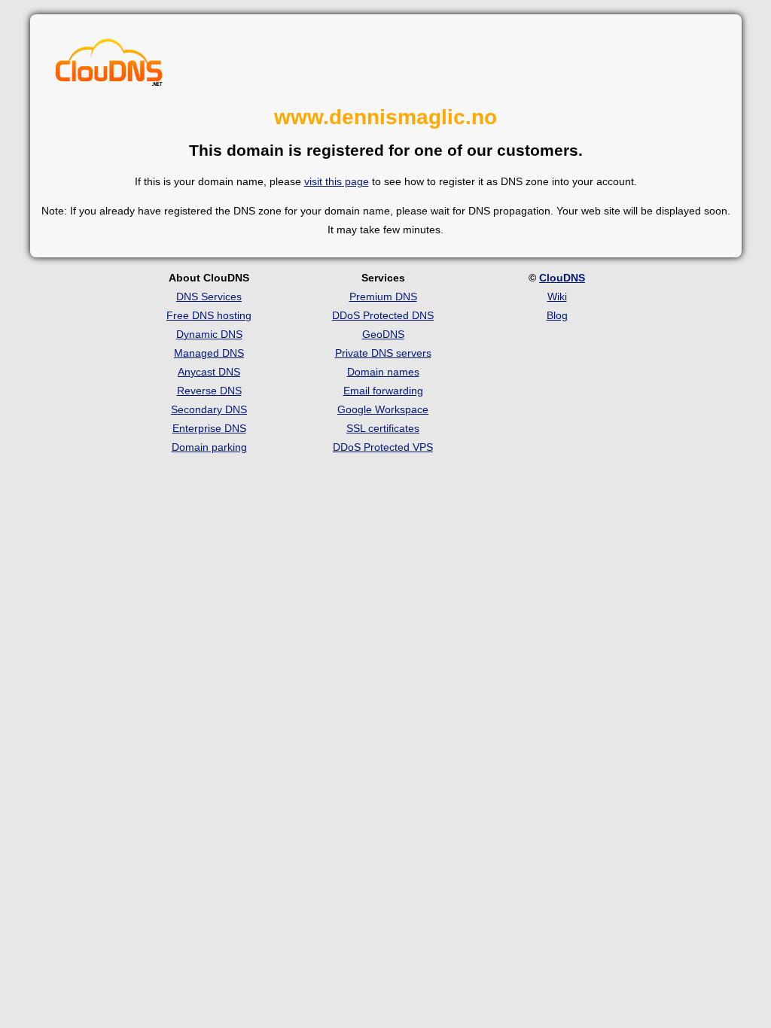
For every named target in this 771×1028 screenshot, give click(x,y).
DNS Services (209, 296)
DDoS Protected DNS (383, 315)
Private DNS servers (383, 353)
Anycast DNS (209, 372)
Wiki (557, 296)
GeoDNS (383, 334)
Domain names (383, 372)
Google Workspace (382, 409)
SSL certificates (382, 428)
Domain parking (209, 447)
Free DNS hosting (208, 315)
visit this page (336, 181)
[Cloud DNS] (109, 63)
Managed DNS (209, 353)
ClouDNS (562, 278)
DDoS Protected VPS (383, 447)
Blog (557, 315)
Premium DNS (383, 296)
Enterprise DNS (209, 428)
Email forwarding (383, 391)
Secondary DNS (209, 409)
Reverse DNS (209, 391)
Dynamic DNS (209, 334)
